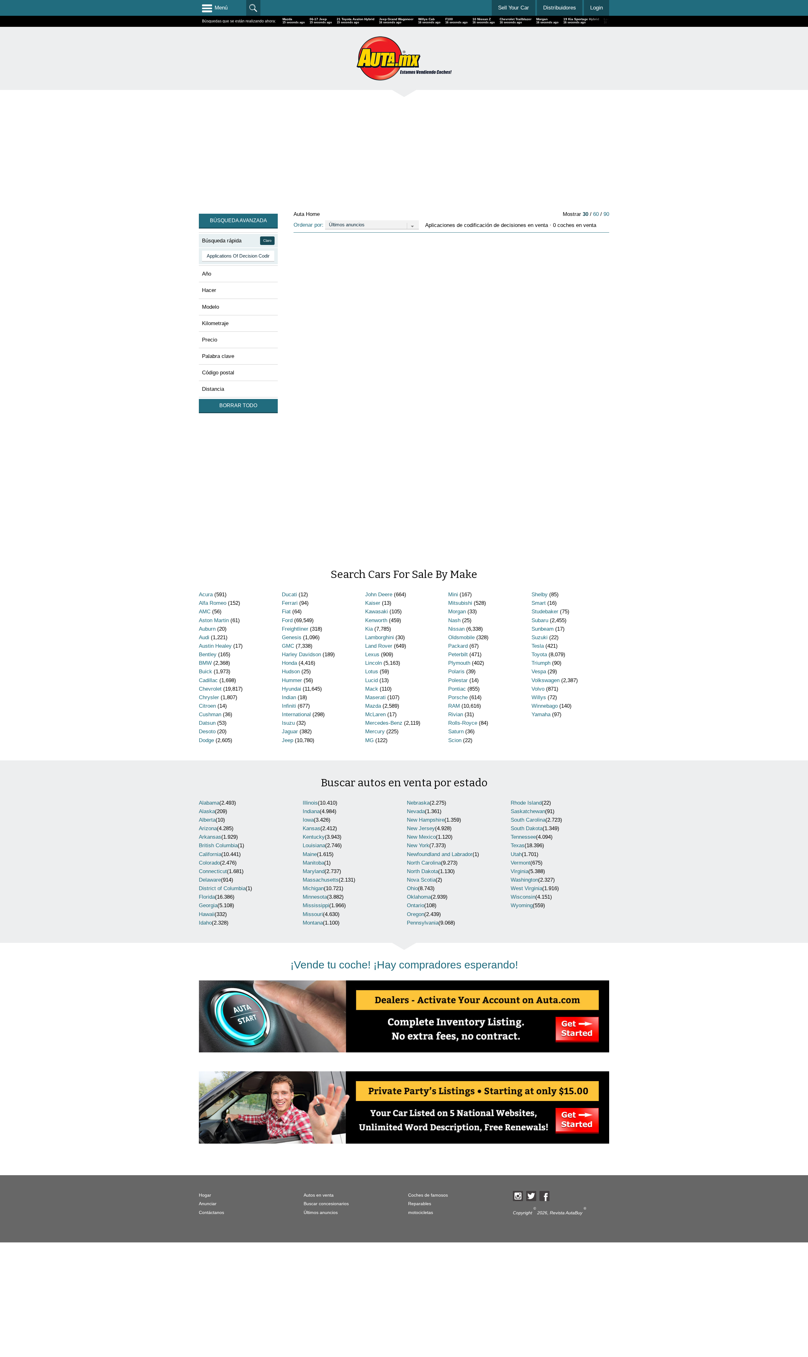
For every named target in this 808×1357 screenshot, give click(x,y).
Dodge (206, 740)
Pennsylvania (422, 923)
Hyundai (291, 689)
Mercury (375, 732)
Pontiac (457, 689)
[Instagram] (518, 1196)
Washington (524, 880)
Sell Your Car (513, 8)
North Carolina (424, 863)
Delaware (210, 880)
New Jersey (421, 828)
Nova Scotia (421, 880)
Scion (454, 740)
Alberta (207, 820)
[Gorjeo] (531, 1196)
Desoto (207, 732)
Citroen (207, 706)
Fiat (286, 612)
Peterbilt (458, 655)
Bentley (208, 655)
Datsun (207, 723)
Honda (289, 663)
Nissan (456, 629)
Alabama (209, 803)
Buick (205, 672)
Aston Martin (214, 620)
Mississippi (316, 905)
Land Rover (378, 646)
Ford (287, 620)
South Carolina (528, 820)
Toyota (539, 655)
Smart (539, 603)
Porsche (458, 697)
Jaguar (290, 732)
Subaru (540, 620)
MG (369, 740)
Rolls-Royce (462, 723)
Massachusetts (321, 880)
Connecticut (213, 871)
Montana (313, 923)
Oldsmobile (461, 637)
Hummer (292, 680)
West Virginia (526, 888)
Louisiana (314, 845)
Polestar (458, 680)
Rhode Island (526, 803)
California (210, 854)
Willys (539, 697)
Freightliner (295, 629)
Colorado (209, 863)
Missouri (313, 914)
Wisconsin (523, 897)
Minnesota (315, 897)
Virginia (519, 871)
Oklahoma (419, 897)
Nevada (416, 811)
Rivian (455, 714)
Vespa (539, 672)
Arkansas (210, 837)
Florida (207, 897)
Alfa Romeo (212, 603)
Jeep (287, 740)
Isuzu (288, 723)
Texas (518, 845)
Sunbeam (543, 629)
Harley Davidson (301, 655)
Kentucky (314, 837)
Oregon (415, 914)
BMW (205, 663)
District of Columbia (222, 888)
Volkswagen (546, 680)
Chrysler (209, 697)
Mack (371, 689)
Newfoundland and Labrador (439, 854)
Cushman (210, 714)
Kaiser (372, 603)
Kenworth (376, 620)
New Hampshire (425, 820)
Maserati (375, 697)
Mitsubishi (460, 603)
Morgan (457, 612)
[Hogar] (404, 58)
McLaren (375, 714)
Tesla (538, 646)
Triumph (541, 663)
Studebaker (545, 612)
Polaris (456, 672)
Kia (369, 629)
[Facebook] (544, 1196)
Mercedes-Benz (383, 723)
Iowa (308, 820)
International (296, 714)
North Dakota (422, 871)
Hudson (291, 672)
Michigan (313, 888)
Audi (204, 637)
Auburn (207, 629)
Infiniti (289, 706)
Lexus (372, 655)
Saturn (456, 732)
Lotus (371, 672)
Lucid (371, 680)
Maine (310, 854)
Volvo (538, 689)
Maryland (313, 871)
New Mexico (421, 837)
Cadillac (208, 680)
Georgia (208, 905)
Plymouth (459, 663)
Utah (516, 854)
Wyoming (522, 905)
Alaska (207, 811)
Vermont (520, 863)
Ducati (289, 595)
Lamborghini (379, 637)
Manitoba (313, 863)
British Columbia (218, 845)
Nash (454, 620)
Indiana (311, 811)
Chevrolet (210, 689)
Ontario (415, 905)
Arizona (208, 828)
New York (418, 845)
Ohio (412, 888)
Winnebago (545, 706)
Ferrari (290, 603)
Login (596, 8)
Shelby (540, 595)
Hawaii (207, 914)
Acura (206, 595)
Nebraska (418, 803)
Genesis (291, 637)
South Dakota (527, 828)
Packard (458, 646)
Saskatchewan (528, 811)
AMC (205, 612)
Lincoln (373, 663)
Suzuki (540, 637)
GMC (288, 646)
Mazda (373, 706)
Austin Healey (215, 646)
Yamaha (541, 714)
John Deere (378, 595)
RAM (454, 706)
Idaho (205, 923)
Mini (453, 595)
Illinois (310, 803)
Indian (289, 697)
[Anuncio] (388, 150)
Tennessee (523, 837)
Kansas (311, 828)
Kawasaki (376, 612)
